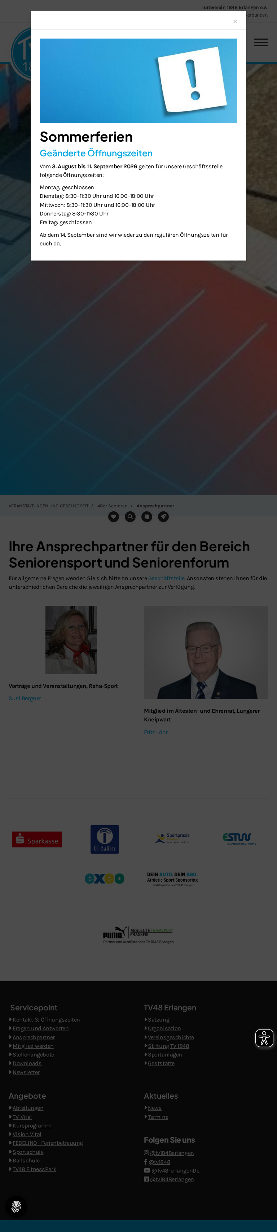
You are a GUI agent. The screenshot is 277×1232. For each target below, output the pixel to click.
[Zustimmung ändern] (16, 1207)
